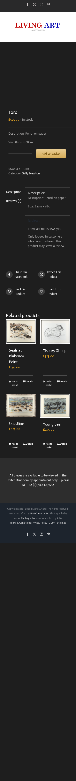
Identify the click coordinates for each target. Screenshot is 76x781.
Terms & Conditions (20, 522)
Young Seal (52, 424)
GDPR (52, 522)
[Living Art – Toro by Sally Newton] (38, 73)
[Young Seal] (55, 406)
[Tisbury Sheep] (55, 331)
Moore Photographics (24, 518)
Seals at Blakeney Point (16, 356)
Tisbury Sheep (54, 350)
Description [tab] (13, 192)
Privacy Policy (40, 522)
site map (61, 522)
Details (29, 381)
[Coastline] (21, 405)
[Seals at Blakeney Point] (21, 331)
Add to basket (51, 153)
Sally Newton (31, 173)
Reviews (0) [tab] (13, 201)
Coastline (16, 423)
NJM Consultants (39, 513)
